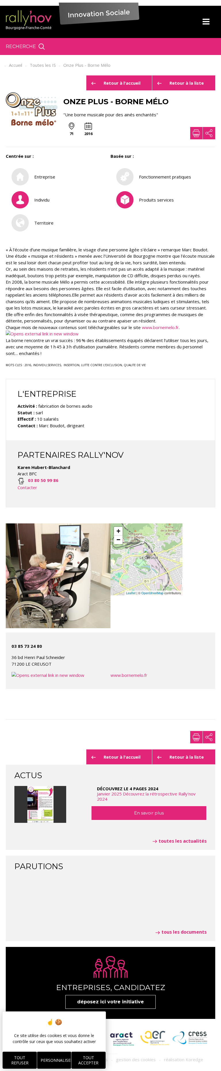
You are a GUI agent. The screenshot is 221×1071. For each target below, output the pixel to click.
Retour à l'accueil (122, 83)
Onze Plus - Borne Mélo (86, 65)
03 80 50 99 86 (43, 480)
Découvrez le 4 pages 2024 (146, 794)
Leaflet (131, 592)
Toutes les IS (43, 65)
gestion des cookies (136, 1059)
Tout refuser (19, 1060)
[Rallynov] (29, 20)
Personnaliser (56, 1060)
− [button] (118, 539)
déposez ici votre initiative (110, 1001)
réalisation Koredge (183, 1059)
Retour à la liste (186, 83)
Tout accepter (88, 1060)
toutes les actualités (183, 841)
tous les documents (184, 932)
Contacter (27, 487)
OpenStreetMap (152, 592)
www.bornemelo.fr (160, 327)
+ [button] (118, 531)
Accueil (15, 65)
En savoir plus (149, 813)
